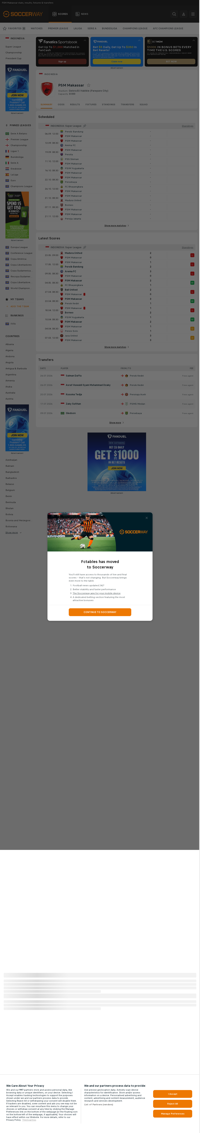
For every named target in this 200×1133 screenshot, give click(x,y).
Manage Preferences (172, 1113)
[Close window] (147, 518)
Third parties (29, 1120)
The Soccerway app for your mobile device (97, 593)
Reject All (172, 1103)
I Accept (172, 1094)
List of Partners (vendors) (98, 1104)
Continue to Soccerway (100, 612)
